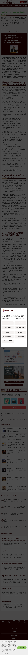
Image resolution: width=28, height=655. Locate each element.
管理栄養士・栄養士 (20, 327)
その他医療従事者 (20, 336)
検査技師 (8, 332)
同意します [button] (22, 647)
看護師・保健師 (8, 327)
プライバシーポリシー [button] (6, 653)
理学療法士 (20, 332)
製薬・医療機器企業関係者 (7, 337)
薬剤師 (20, 323)
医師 (8, 323)
